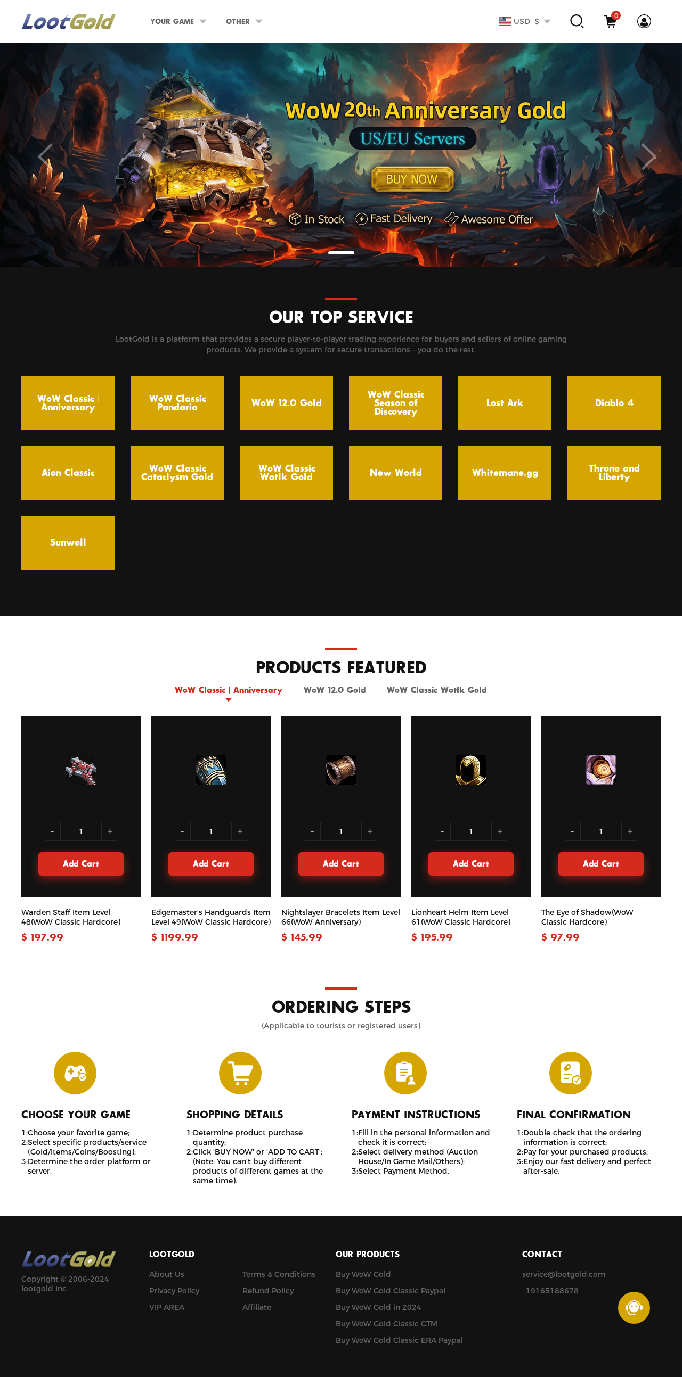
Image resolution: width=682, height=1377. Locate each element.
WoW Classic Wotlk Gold (286, 473)
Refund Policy (268, 1291)
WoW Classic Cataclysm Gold (177, 473)
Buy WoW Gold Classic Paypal (390, 1291)
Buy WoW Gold (363, 1274)
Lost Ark (505, 403)
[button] (341, 252)
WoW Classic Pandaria (177, 403)
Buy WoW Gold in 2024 (378, 1307)
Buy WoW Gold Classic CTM (386, 1324)
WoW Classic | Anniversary (68, 403)
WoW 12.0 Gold (286, 403)
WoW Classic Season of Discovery (396, 403)
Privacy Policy (174, 1291)
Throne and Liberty (614, 473)
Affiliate (256, 1307)
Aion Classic (68, 473)
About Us (166, 1274)
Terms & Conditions (278, 1274)
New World (396, 473)
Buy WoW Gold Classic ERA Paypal (399, 1340)
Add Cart (81, 864)
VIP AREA (166, 1307)
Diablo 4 (614, 403)
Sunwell (68, 543)
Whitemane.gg (505, 473)
